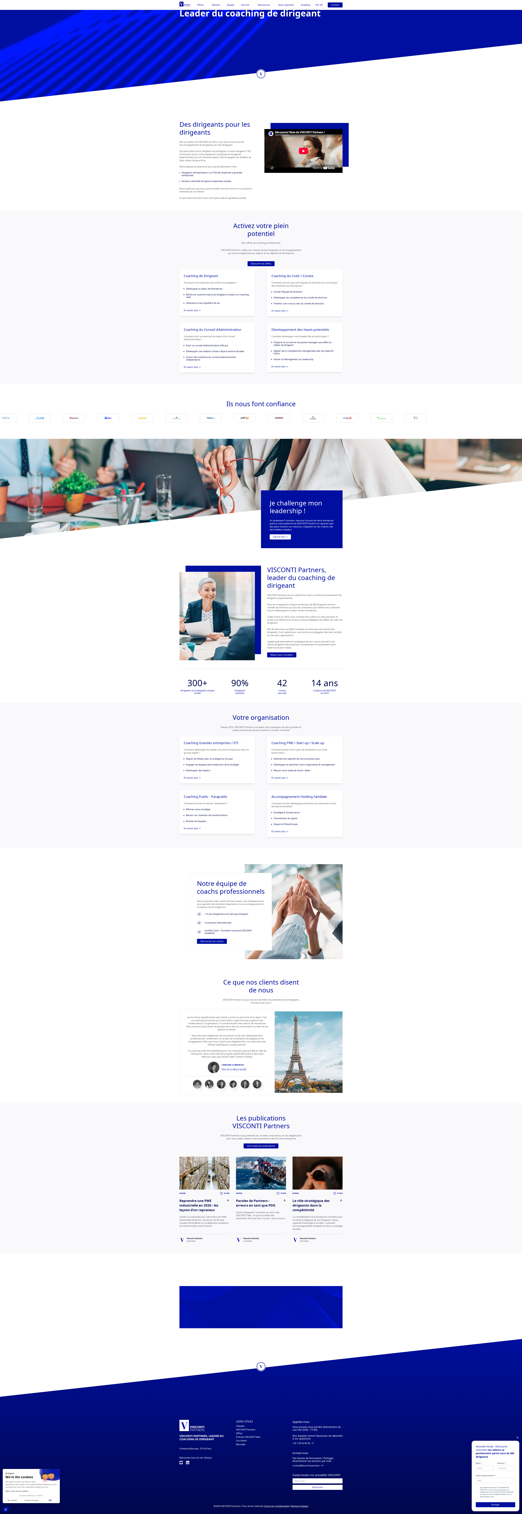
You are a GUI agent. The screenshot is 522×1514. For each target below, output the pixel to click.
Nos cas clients (276, 1310)
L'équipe (240, 1426)
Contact (335, 4)
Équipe (230, 5)
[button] (200, 5)
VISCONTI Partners (245, 1429)
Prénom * (501, 1463)
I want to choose (31, 1500)
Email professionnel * (485, 1475)
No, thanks (12, 1500)
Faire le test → (280, 536)
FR (317, 4)
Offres (239, 1433)
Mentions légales (299, 1506)
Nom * (479, 1463)
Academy (305, 5)
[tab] (197, 1084)
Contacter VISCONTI (248, 1310)
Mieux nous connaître (282, 654)
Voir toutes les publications (261, 1145)
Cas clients (241, 1440)
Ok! (50, 1500)
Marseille (240, 1444)
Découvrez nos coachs (211, 941)
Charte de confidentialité (276, 1506)
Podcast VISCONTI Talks (248, 1437)
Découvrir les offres (261, 263)
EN (321, 4)
